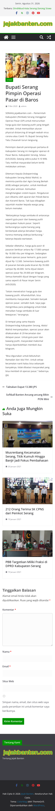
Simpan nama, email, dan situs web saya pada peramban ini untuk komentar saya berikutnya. (25, 706)
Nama (6, 651)
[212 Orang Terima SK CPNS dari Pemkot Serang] (27, 479)
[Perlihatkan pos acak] (49, 37)
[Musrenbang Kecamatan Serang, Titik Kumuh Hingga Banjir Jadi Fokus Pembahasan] (27, 423)
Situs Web (8, 681)
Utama (9, 80)
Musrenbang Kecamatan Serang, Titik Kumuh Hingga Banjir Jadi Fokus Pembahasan (27, 456)
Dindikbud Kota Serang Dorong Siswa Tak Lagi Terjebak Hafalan (32, 10)
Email (6, 666)
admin (23, 106)
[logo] (27, 750)
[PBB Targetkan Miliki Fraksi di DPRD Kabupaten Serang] (27, 532)
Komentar (9, 609)
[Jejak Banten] (6, 37)
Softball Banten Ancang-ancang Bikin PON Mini (27, 397)
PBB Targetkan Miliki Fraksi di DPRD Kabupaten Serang (26, 564)
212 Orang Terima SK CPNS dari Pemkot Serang (25, 511)
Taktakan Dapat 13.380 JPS (21, 387)
